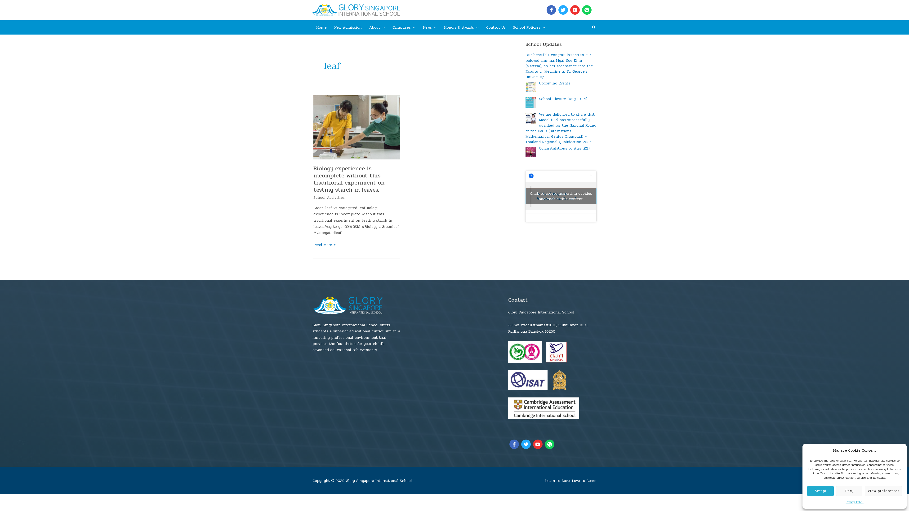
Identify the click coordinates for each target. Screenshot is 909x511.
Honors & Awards (459, 27)
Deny (849, 491)
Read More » (324, 245)
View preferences (883, 491)
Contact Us (495, 27)
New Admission (348, 27)
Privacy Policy (855, 502)
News (427, 27)
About (374, 27)
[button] (594, 27)
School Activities (329, 197)
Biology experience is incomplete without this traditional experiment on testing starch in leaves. (349, 179)
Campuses (401, 27)
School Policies (526, 27)
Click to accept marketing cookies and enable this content (561, 196)
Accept (820, 491)
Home (321, 27)
